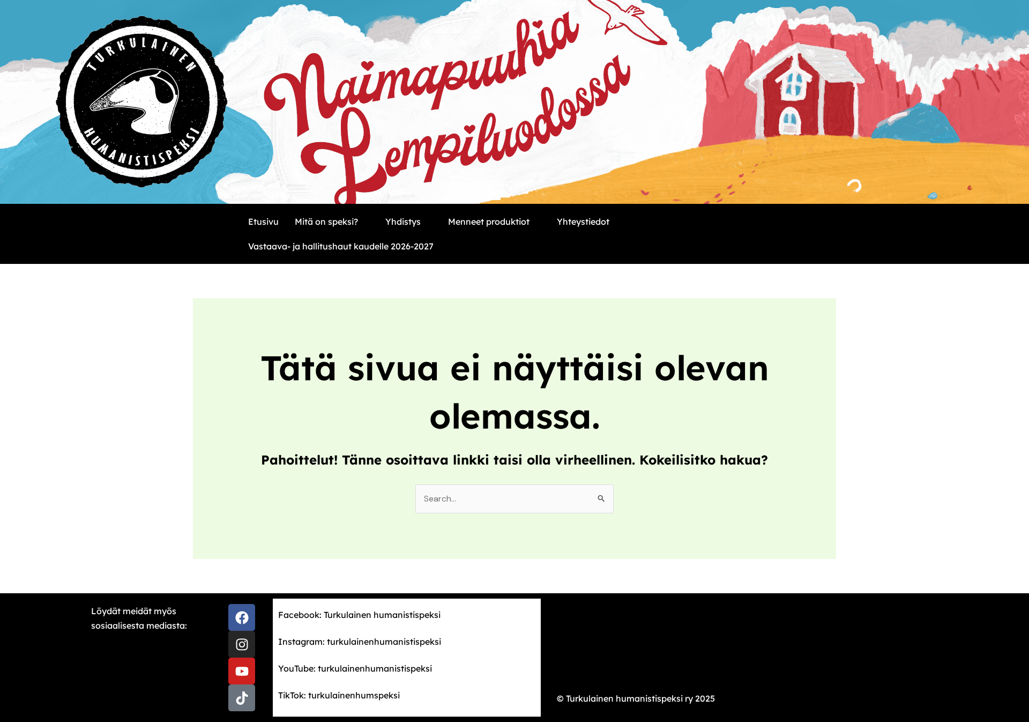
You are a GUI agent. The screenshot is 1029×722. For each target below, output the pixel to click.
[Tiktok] (241, 697)
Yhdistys (403, 221)
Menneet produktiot (489, 221)
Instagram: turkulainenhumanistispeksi (359, 641)
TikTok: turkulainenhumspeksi (339, 695)
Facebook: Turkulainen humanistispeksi (359, 614)
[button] (332, 221)
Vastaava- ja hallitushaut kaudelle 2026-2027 (341, 246)
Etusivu (263, 221)
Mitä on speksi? (326, 221)
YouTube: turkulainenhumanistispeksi (355, 668)
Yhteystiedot (583, 221)
